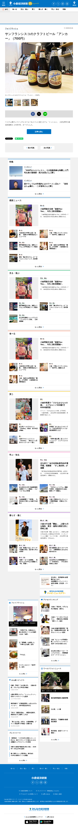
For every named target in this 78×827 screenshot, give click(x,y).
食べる (14, 9)
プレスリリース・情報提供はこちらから (48, 791)
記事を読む (39, 132)
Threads (67, 3)
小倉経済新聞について (26, 791)
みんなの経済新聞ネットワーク (39, 809)
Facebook (53, 3)
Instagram (62, 3)
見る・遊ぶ (24, 9)
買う (33, 9)
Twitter (58, 3)
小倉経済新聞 (18, 4)
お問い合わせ (46, 794)
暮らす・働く (43, 9)
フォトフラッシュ (11, 28)
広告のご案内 (58, 794)
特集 (64, 9)
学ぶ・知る (55, 9)
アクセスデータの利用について (29, 794)
